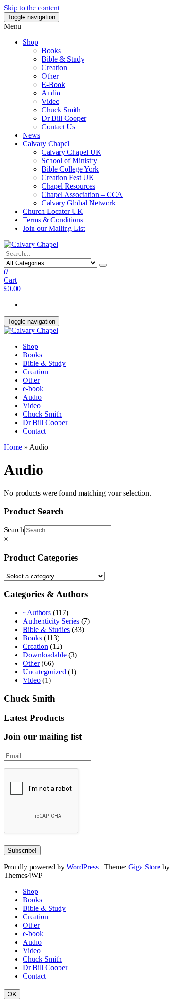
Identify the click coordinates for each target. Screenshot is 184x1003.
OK (12, 994)
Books (51, 51)
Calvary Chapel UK (71, 152)
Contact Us (58, 127)
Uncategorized (44, 672)
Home (13, 447)
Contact (34, 431)
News (31, 135)
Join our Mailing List (54, 228)
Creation (54, 67)
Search (14, 530)
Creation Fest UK (68, 178)
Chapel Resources (68, 186)
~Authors (37, 612)
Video (50, 101)
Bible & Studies (46, 629)
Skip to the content (31, 8)
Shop (30, 42)
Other (50, 76)
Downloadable (45, 655)
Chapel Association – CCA (82, 194)
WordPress (83, 867)
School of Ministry (69, 161)
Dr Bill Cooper (64, 118)
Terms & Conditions (53, 220)
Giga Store (144, 867)
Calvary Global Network (79, 203)
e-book (33, 389)
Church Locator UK (53, 211)
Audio (51, 93)
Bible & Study (63, 59)
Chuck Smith (61, 110)
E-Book (53, 84)
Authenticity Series (51, 621)
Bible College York (70, 169)
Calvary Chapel (46, 144)
